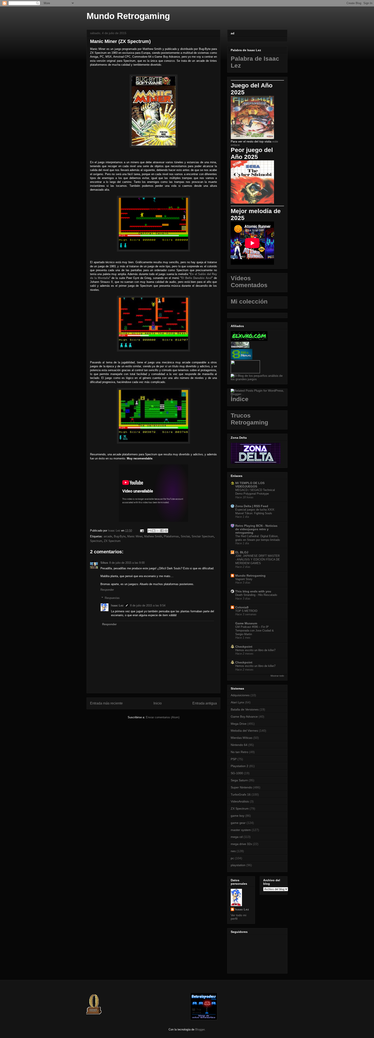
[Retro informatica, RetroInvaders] (203, 1019)
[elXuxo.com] (249, 340)
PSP (234, 759)
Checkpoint (243, 646)
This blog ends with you (253, 591)
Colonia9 (241, 607)
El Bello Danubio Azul (196, 278)
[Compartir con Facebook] (162, 530)
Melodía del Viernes (244, 730)
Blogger (200, 1029)
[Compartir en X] (158, 530)
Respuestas (112, 598)
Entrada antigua (204, 703)
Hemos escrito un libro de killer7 (255, 650)
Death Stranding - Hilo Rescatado (256, 595)
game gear (238, 822)
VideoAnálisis (240, 801)
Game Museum (246, 623)
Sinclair (185, 536)
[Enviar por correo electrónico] (149, 530)
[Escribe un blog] (154, 530)
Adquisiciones (240, 695)
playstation (238, 865)
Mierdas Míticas (241, 737)
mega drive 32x (241, 844)
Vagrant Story (243, 579)
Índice (239, 399)
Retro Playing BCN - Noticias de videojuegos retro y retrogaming (256, 529)
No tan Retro (239, 752)
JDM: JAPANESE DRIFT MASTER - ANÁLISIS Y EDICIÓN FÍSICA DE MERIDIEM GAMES (257, 559)
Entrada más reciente (106, 703)
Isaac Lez (117, 605)
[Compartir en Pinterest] (166, 530)
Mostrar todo (277, 675)
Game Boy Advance (244, 716)
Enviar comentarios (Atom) (162, 717)
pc (232, 858)
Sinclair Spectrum (203, 536)
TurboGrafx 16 (241, 794)
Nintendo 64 (239, 745)
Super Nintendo (241, 787)
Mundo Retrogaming (128, 16)
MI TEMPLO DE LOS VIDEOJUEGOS (249, 484)
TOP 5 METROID (246, 610)
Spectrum (96, 541)
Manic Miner (134, 536)
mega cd (237, 837)
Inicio (157, 703)
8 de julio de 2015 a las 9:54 (147, 605)
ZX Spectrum (112, 541)
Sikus (104, 562)
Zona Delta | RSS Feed (251, 506)
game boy (237, 815)
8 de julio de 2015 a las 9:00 (127, 562)
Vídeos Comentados (249, 281)
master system (241, 830)
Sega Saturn (239, 780)
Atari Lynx (237, 702)
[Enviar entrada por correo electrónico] (142, 530)
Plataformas (171, 536)
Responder (107, 589)
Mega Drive (239, 723)
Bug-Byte (120, 536)
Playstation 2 (239, 766)
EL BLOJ (241, 552)
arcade (108, 536)
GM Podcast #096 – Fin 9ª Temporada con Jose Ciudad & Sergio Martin (254, 630)
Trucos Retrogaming (249, 419)
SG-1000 (237, 773)
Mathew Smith (153, 536)
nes (233, 851)
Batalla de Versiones (245, 709)
